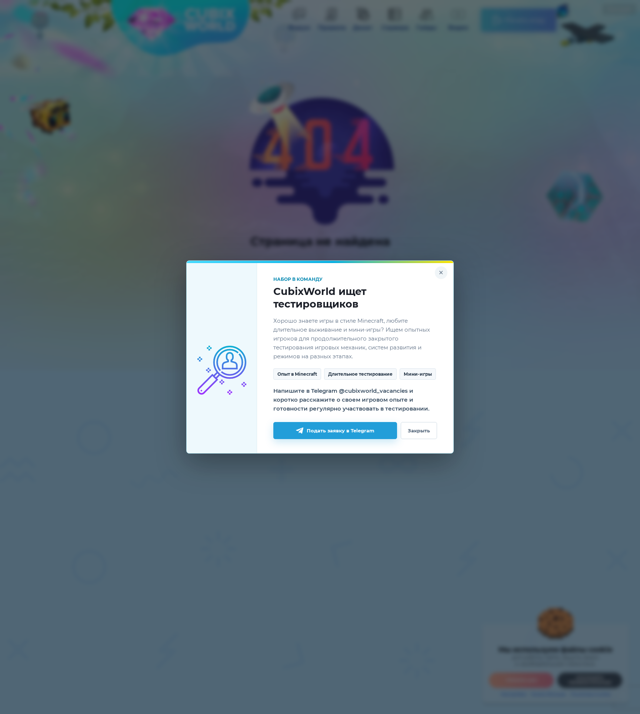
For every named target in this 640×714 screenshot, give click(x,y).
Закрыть (419, 431)
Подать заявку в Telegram (340, 431)
